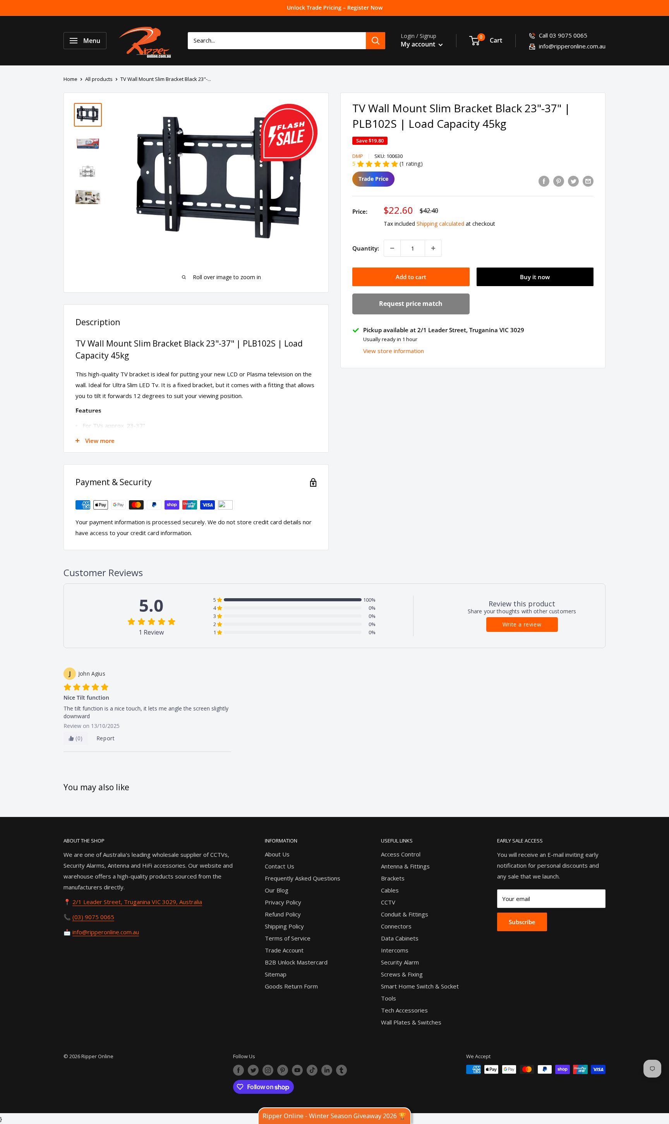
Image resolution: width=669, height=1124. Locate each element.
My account (419, 44)
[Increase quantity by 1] (433, 248)
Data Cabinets (400, 938)
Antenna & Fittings (405, 866)
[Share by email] (588, 181)
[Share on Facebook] (544, 181)
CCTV (388, 902)
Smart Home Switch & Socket (420, 986)
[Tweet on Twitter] (573, 181)
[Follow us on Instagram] (267, 1070)
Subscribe (522, 922)
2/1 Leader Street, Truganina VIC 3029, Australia (137, 902)
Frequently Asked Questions (302, 878)
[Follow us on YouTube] (297, 1070)
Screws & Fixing (402, 974)
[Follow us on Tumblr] (341, 1070)
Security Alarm (400, 962)
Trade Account (284, 950)
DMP (357, 156)
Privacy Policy (283, 902)
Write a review (522, 624)
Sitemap (275, 974)
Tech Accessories (404, 1010)
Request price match (411, 303)
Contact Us (279, 866)
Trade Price (373, 178)
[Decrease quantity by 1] (392, 248)
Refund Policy (283, 914)
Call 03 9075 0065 (563, 35)
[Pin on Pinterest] (558, 181)
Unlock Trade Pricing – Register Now (335, 7)
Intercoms (394, 950)
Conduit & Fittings (404, 914)
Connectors (396, 926)
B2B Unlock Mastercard (296, 962)
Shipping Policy (284, 926)
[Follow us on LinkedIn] (326, 1070)
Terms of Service (287, 938)
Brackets (393, 878)
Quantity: (365, 248)
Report (105, 738)
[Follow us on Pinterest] (282, 1070)
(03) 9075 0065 (93, 917)
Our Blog (276, 890)
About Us (277, 854)
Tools (388, 998)
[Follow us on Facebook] (238, 1070)
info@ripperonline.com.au (572, 46)
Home (70, 79)
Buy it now (535, 277)
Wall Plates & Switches (411, 1022)
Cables (390, 890)
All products (99, 79)
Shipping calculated (440, 223)
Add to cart (411, 277)
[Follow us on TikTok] (312, 1070)
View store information (393, 351)
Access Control (400, 854)
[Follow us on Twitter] (253, 1070)
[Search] (375, 40)
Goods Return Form (291, 986)
